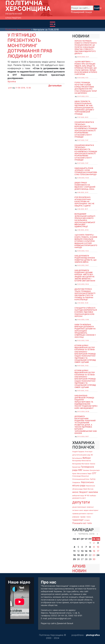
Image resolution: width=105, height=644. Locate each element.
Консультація (95, 470)
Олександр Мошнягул (80, 476)
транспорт (78, 519)
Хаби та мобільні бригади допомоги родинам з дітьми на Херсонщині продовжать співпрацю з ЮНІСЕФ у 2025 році (85, 331)
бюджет (83, 492)
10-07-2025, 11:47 (82, 140)
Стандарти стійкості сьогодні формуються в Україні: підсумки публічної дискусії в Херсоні (86, 312)
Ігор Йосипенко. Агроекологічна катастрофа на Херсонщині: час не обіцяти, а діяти (84, 201)
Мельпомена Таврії (84, 473)
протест (90, 514)
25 (74, 559)
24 (98, 555)
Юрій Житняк (88, 489)
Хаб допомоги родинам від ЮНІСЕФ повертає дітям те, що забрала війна (86, 259)
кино (81, 510)
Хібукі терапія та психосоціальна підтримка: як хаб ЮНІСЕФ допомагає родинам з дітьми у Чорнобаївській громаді (84, 107)
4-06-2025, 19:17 (82, 209)
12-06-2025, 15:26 (83, 178)
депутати (81, 502)
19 (78, 555)
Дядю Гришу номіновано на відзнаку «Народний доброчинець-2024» (85, 186)
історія (87, 520)
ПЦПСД (92, 479)
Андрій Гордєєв (78, 452)
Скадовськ (76, 482)
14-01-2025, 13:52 (82, 365)
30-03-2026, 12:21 (83, 57)
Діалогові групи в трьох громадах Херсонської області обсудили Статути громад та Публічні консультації (85, 294)
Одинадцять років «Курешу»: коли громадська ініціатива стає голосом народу (86, 171)
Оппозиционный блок (80, 479)
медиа (86, 510)
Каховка (86, 470)
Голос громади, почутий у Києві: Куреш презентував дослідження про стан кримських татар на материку (86, 88)
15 (90, 551)
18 (74, 555)
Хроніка (12, 81)
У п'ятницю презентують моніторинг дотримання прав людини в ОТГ (30, 45)
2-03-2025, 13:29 (82, 303)
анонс (75, 492)
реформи (75, 517)
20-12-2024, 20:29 (83, 411)
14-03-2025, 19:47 (83, 265)
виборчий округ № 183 (80, 495)
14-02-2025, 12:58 (83, 319)
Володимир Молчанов (80, 464)
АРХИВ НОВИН (79, 568)
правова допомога (79, 514)
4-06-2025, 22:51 (82, 192)
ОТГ (94, 473)
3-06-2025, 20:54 (82, 230)
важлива (93, 492)
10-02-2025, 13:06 (83, 340)
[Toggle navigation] (52, 24)
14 (86, 551)
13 (82, 551)
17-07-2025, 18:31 (82, 117)
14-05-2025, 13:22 (83, 251)
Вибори (87, 457)
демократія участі (79, 498)
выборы (93, 495)
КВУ (80, 470)
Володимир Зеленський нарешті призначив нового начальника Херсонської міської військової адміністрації (85, 220)
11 (74, 551)
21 (86, 555)
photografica (93, 635)
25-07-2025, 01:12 (83, 96)
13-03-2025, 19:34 (83, 284)
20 (82, 555)
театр (88, 517)
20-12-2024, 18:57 (83, 436)
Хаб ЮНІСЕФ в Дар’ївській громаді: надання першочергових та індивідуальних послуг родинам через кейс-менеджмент (86, 402)
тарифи (83, 517)
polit (10, 88)
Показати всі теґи (82, 523)
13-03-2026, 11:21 (82, 77)
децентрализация (79, 507)
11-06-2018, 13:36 (23, 88)
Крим (74, 473)
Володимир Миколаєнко (81, 461)
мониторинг (93, 510)
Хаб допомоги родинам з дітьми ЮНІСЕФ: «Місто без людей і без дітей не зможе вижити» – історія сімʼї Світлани (85, 275)
